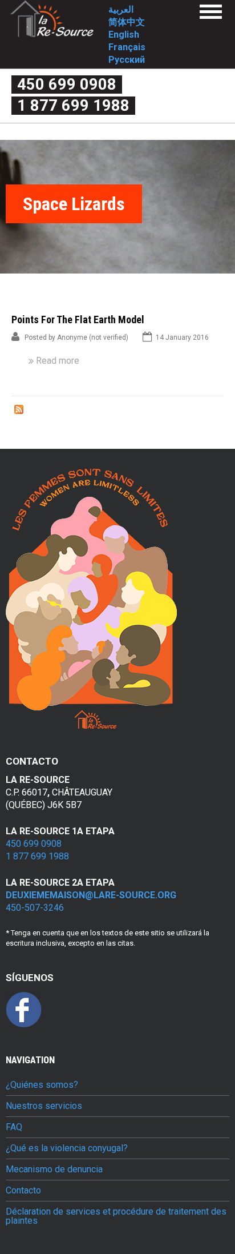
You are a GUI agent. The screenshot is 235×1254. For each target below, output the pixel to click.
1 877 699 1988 (73, 106)
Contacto (23, 1190)
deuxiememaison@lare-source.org (91, 895)
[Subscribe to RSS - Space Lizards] (18, 411)
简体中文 (126, 22)
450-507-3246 (35, 907)
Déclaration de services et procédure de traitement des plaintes (116, 1216)
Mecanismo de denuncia (54, 1169)
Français (126, 47)
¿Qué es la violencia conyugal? (67, 1148)
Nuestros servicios (44, 1106)
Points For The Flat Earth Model (77, 319)
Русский (126, 59)
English (123, 34)
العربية (120, 9)
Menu (211, 11)
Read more (57, 360)
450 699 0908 (66, 84)
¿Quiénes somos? (42, 1085)
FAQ (14, 1127)
